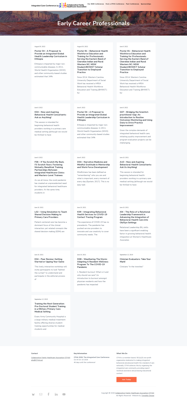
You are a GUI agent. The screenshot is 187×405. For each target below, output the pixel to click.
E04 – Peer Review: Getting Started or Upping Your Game (49, 260)
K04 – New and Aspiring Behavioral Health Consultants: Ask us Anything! (50, 115)
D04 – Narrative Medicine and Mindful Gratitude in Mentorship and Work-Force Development (93, 165)
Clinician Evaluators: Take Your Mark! (135, 260)
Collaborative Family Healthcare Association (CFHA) (50, 358)
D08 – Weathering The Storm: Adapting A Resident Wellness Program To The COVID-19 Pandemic (92, 263)
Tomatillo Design (147, 396)
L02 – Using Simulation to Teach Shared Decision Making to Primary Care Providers (51, 215)
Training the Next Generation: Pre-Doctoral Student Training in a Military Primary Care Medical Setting (50, 307)
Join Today (126, 379)
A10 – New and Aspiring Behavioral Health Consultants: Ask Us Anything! (136, 165)
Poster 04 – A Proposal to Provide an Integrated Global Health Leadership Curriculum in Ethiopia (51, 55)
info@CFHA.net (37, 360)
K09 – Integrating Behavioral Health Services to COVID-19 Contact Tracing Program (92, 215)
